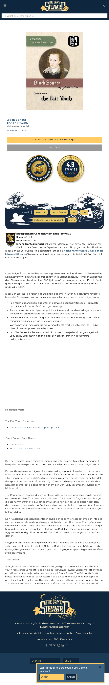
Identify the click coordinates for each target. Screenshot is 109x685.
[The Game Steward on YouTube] (50, 645)
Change (71, 677)
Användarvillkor (84, 633)
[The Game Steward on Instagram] (58, 645)
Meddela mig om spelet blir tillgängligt (54, 139)
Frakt (84, 212)
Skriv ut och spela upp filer (25, 448)
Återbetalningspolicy (42, 633)
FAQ (74, 212)
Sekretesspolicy (65, 633)
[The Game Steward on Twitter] (42, 645)
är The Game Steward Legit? (78, 623)
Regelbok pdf (17, 444)
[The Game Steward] (54, 6)
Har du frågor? (59, 212)
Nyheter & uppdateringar (54, 626)
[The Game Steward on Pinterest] (54, 645)
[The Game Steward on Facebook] (46, 645)
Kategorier (41, 212)
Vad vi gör (31, 623)
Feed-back (66, 639)
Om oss (19, 623)
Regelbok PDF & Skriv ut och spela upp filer (34, 427)
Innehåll (26, 212)
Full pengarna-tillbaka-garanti (49, 220)
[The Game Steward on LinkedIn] (62, 645)
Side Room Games (17, 130)
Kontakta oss (44, 639)
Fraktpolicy (22, 633)
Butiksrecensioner (49, 623)
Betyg (72, 220)
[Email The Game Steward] (67, 645)
